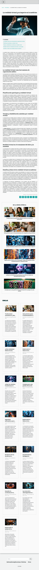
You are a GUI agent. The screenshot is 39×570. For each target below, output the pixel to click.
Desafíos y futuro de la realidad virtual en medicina (12, 48)
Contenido (6, 39)
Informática (7, 7)
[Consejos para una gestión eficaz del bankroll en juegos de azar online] (19, 284)
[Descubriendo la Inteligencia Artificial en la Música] (28, 449)
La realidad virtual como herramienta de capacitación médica (14, 41)
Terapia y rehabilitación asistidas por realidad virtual (12, 44)
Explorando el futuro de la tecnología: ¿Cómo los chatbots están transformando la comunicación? (19, 261)
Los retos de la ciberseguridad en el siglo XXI (28, 492)
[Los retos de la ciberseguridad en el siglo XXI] (28, 485)
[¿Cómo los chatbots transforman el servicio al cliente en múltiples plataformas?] (19, 269)
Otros (29, 562)
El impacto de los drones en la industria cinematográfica (9, 457)
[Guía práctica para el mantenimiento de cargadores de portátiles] (19, 227)
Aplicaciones (17, 562)
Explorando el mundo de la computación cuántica (9, 530)
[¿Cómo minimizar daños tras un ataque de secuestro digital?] (20, 240)
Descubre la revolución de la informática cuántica (9, 493)
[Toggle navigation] (3, 2)
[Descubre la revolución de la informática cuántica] (10, 485)
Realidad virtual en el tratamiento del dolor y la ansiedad (13, 46)
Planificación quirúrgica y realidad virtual (10, 43)
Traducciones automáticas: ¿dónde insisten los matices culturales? (19, 218)
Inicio (3, 7)
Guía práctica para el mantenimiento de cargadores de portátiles (19, 233)
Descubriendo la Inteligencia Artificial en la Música (27, 457)
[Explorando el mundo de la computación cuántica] (10, 521)
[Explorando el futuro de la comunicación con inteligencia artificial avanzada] (28, 413)
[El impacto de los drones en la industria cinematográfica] (10, 449)
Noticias (23, 562)
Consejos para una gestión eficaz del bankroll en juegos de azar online (19, 290)
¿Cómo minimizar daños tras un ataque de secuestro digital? (20, 246)
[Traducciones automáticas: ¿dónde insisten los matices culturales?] (19, 212)
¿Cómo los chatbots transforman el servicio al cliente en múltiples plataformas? (19, 275)
